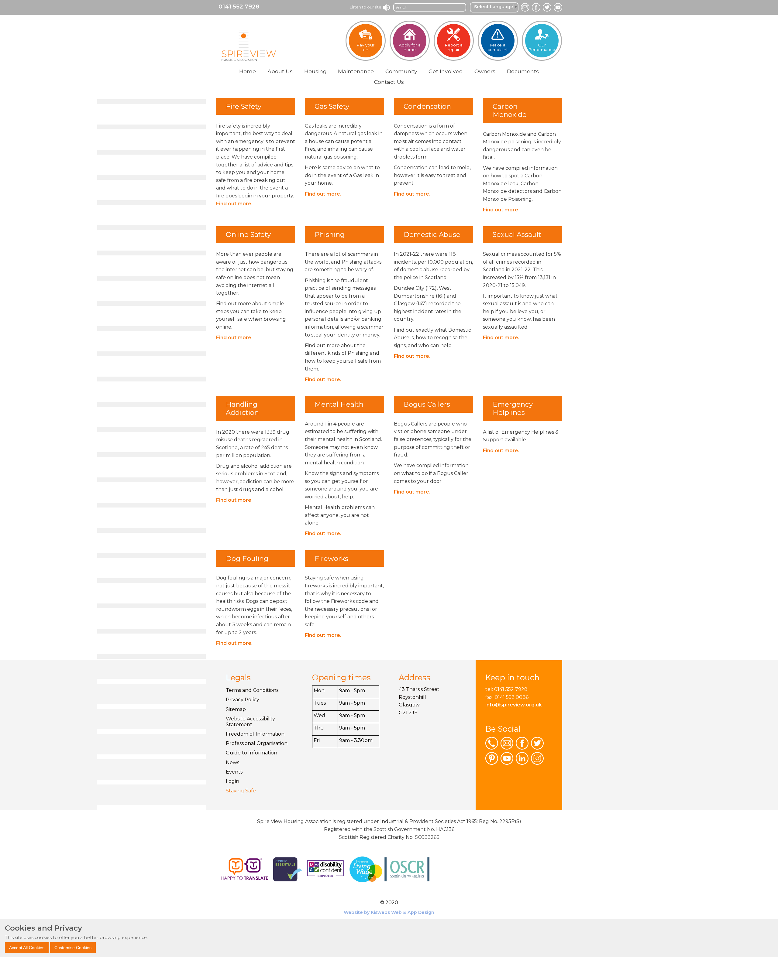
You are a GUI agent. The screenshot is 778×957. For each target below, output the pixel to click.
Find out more (500, 210)
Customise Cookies (72, 947)
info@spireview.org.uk (513, 705)
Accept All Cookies (26, 947)
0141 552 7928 (239, 6)
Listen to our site (366, 7)
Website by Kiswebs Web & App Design (389, 912)
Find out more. (234, 204)
